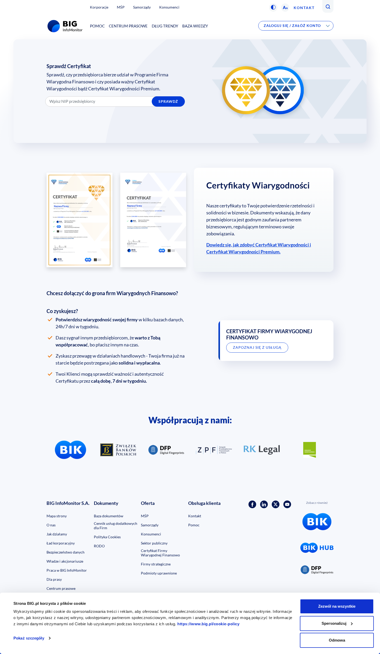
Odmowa (337, 640)
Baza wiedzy (195, 26)
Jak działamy (57, 534)
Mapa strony (57, 516)
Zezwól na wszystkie (336, 606)
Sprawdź (168, 101)
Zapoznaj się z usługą (257, 347)
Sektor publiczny (154, 543)
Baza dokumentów (108, 516)
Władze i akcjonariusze (65, 561)
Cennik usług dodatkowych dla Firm (115, 525)
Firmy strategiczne (156, 564)
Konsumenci (169, 7)
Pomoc (97, 26)
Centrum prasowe (128, 26)
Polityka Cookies (107, 537)
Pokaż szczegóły (28, 638)
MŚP (121, 7)
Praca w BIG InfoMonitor (67, 570)
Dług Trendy (165, 26)
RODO (99, 546)
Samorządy (142, 7)
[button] (273, 7)
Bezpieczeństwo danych (66, 552)
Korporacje (99, 7)
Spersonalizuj (334, 623)
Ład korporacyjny (61, 543)
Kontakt (304, 7)
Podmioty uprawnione (159, 573)
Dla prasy (54, 579)
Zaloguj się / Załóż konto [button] (292, 25)
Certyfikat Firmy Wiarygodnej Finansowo (160, 552)
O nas (51, 525)
